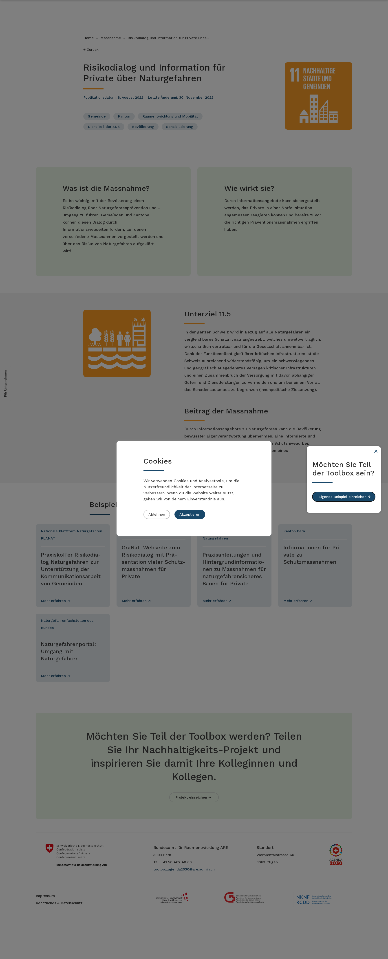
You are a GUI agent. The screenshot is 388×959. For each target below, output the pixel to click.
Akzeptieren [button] (189, 514)
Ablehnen (156, 514)
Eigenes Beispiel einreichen (342, 497)
